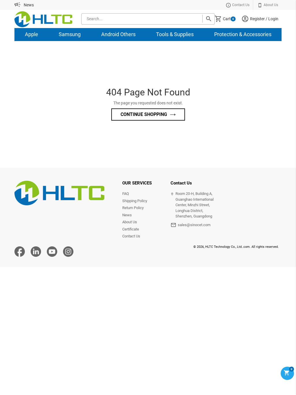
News (29, 5)
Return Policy (133, 208)
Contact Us (131, 236)
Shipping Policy (134, 201)
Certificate (130, 229)
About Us (129, 222)
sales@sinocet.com (194, 225)
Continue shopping (144, 114)
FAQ (125, 193)
